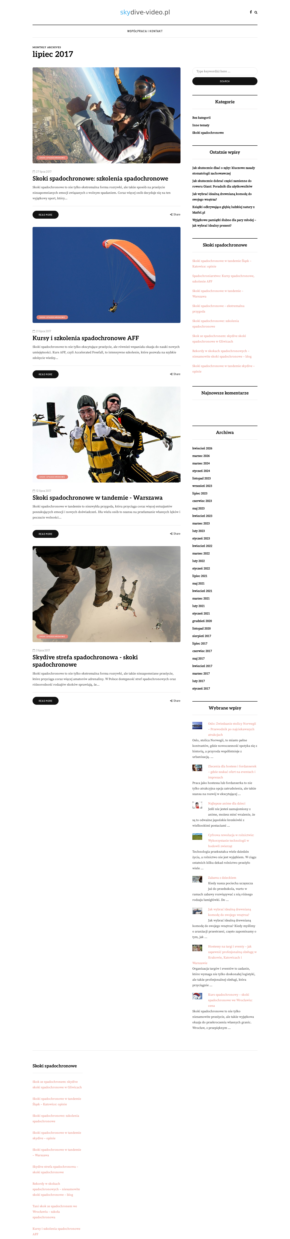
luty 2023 (198, 531)
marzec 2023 (201, 523)
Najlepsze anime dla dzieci (226, 803)
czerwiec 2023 (202, 501)
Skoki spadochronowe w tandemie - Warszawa (98, 497)
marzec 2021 (201, 598)
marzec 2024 (201, 463)
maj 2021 (198, 583)
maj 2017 (198, 658)
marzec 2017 (201, 673)
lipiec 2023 (199, 493)
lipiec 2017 (199, 643)
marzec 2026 (201, 456)
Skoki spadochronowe (52, 157)
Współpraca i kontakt (145, 31)
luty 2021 (198, 606)
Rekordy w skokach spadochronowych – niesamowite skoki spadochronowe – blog (56, 1189)
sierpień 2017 (201, 636)
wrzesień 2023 (202, 486)
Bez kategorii (201, 118)
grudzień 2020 (202, 621)
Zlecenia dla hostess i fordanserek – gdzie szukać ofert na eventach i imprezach (232, 771)
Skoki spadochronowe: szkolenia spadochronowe (100, 178)
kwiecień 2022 (202, 546)
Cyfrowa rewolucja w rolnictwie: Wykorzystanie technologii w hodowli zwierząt (231, 840)
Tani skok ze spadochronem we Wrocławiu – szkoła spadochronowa (55, 1211)
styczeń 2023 (201, 538)
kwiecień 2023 (202, 516)
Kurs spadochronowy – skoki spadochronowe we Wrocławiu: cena (230, 1000)
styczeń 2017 (201, 689)
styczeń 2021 (201, 613)
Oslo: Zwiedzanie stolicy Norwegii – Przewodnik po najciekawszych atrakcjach (232, 729)
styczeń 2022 (201, 568)
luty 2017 (198, 681)
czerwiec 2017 (202, 651)
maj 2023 (198, 508)
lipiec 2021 (199, 576)
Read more (45, 214)
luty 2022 (198, 561)
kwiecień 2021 (202, 591)
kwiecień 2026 (202, 448)
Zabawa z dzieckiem (222, 878)
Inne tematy (200, 125)
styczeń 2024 (201, 471)
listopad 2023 (201, 478)
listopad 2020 (201, 628)
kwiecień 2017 (202, 666)
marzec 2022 (201, 553)
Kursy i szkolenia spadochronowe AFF (86, 338)
